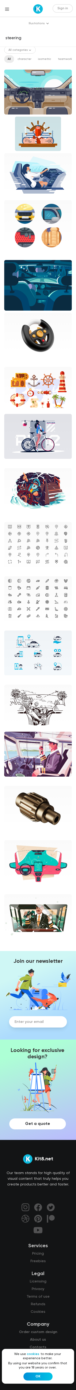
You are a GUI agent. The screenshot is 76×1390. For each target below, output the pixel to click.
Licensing (38, 1281)
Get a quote (37, 1124)
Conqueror (15, 516)
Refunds (38, 1304)
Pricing (38, 1253)
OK (38, 1376)
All (9, 59)
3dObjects (15, 834)
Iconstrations (17, 254)
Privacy (38, 1289)
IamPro (13, 942)
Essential (14, 570)
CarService (15, 888)
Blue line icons (18, 678)
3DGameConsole (20, 361)
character (24, 59)
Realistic (14, 462)
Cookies (38, 1312)
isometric (44, 59)
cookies (33, 1354)
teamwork (65, 59)
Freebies (38, 1261)
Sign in (62, 8)
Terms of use (38, 1296)
